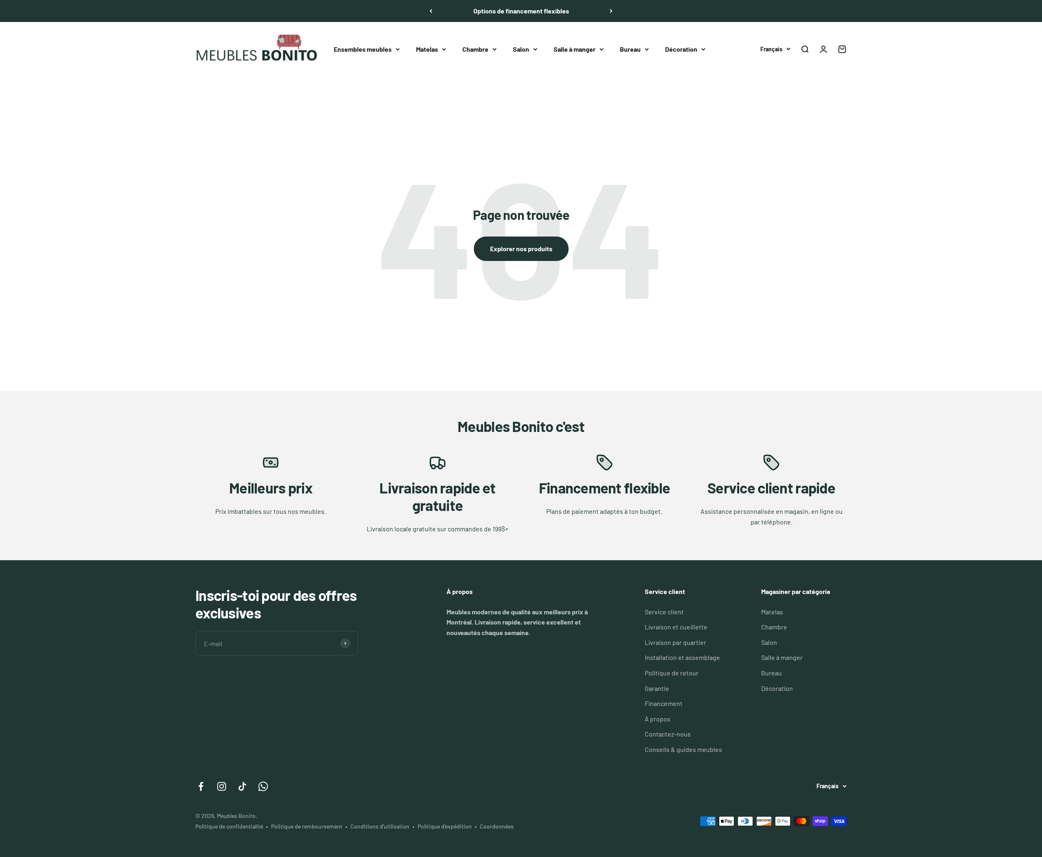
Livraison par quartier (675, 642)
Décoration (681, 49)
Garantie (657, 688)
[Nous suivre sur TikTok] (242, 786)
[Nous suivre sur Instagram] (221, 786)
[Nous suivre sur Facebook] (200, 786)
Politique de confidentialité (229, 826)
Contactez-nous (668, 734)
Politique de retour (671, 673)
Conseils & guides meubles (683, 749)
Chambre (475, 49)
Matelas (427, 49)
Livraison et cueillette (676, 627)
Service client (664, 612)
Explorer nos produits (521, 248)
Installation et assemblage (682, 657)
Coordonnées (497, 826)
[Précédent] (430, 11)
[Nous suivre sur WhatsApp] (263, 786)
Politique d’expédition (445, 826)
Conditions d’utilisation (379, 826)
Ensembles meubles (363, 49)
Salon (521, 49)
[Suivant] (611, 11)
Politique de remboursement (306, 826)
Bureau (630, 49)
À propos (657, 719)
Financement (664, 703)
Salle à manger (574, 49)
